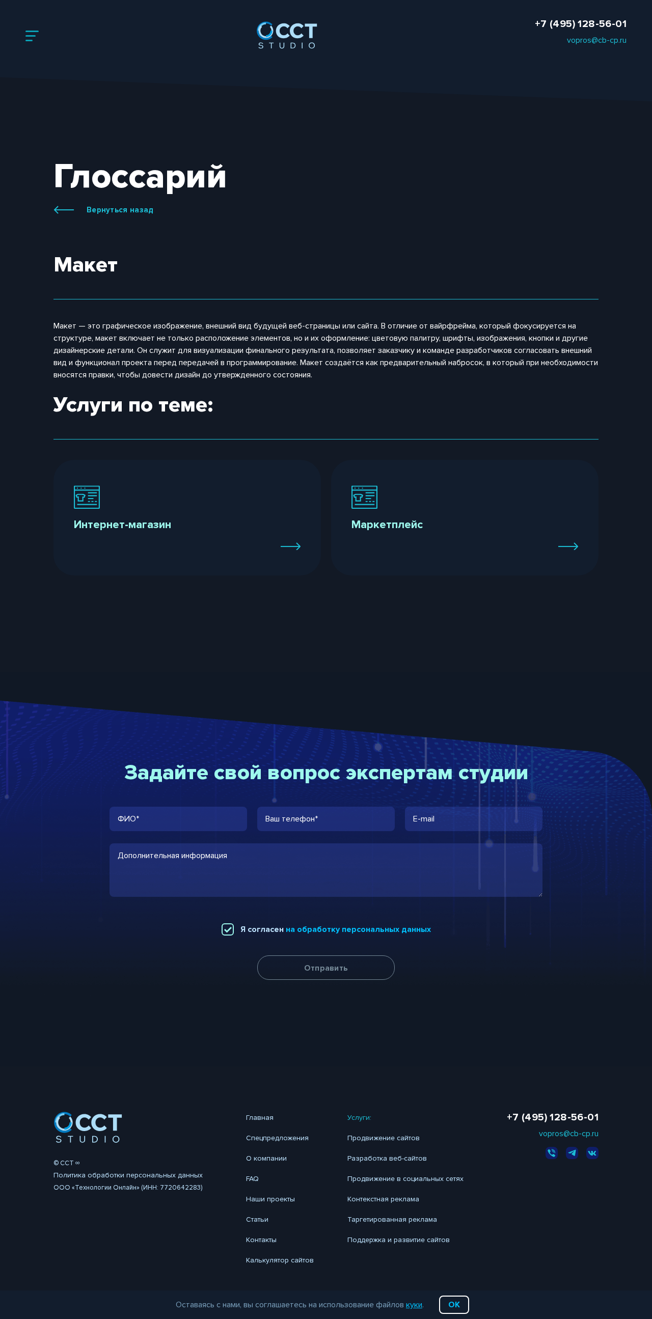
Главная (260, 1117)
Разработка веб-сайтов (387, 1158)
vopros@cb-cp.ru (597, 40)
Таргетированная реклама (392, 1219)
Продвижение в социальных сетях (405, 1178)
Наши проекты (270, 1199)
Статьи (257, 1219)
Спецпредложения (277, 1138)
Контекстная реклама (383, 1199)
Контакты (261, 1239)
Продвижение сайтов (383, 1138)
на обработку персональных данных (358, 929)
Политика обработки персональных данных (128, 1175)
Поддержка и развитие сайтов (398, 1239)
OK (454, 1305)
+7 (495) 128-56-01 (581, 24)
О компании (266, 1158)
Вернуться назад (120, 209)
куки (414, 1305)
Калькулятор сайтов (280, 1260)
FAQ (252, 1178)
